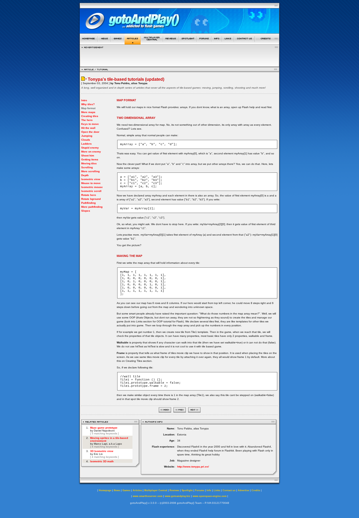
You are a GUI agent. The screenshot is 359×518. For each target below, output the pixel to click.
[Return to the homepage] (89, 43)
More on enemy (91, 151)
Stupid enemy (90, 147)
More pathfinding (91, 206)
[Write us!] (244, 43)
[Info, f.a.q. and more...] (217, 43)
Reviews (174, 490)
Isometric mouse (92, 187)
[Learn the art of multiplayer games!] (152, 43)
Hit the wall (88, 127)
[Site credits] (267, 43)
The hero (87, 120)
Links (217, 490)
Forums (199, 490)
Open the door (90, 131)
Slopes (85, 210)
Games (126, 490)
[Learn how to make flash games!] (133, 43)
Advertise (243, 490)
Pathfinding (88, 202)
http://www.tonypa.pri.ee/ (193, 466)
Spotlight (187, 490)
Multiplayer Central (155, 490)
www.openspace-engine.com (210, 496)
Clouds (85, 139)
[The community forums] (204, 43)
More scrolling (90, 171)
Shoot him (87, 155)
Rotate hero (88, 195)
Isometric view (90, 179)
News (117, 490)
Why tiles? (88, 104)
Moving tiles (89, 163)
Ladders (86, 143)
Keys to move (90, 124)
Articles (137, 490)
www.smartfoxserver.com (147, 496)
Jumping (86, 135)
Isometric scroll (91, 191)
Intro (84, 100)
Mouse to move (91, 183)
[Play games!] (117, 43)
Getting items (89, 159)
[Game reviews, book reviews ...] (171, 43)
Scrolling (87, 167)
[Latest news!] (104, 43)
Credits (256, 490)
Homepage (105, 490)
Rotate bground (91, 198)
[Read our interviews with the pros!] (188, 43)
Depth (85, 175)
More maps (88, 112)
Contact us (229, 490)
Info (209, 490)
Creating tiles (89, 116)
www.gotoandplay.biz (177, 496)
